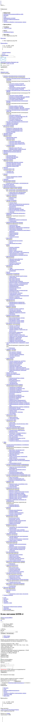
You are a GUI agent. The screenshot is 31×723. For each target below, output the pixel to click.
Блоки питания (7, 609)
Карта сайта (6, 695)
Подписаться (17, 681)
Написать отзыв (4, 655)
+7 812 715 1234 (7, 28)
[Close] (1, 658)
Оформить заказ (4, 72)
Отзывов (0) (6, 637)
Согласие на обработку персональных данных (14, 22)
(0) (1, 620)
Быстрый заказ (10, 633)
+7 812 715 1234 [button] (4, 709)
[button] (3, 38)
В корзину (3, 633)
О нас (4, 16)
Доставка (5, 601)
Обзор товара (6, 636)
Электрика (6, 607)
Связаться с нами (7, 602)
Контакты (5, 15)
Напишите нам (14, 62)
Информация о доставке (9, 18)
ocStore (8, 713)
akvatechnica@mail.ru (8, 32)
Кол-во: (2, 630)
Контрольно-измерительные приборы (12, 606)
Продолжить (4, 672)
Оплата (5, 20)
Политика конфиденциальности (11, 19)
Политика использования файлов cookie (13, 14)
